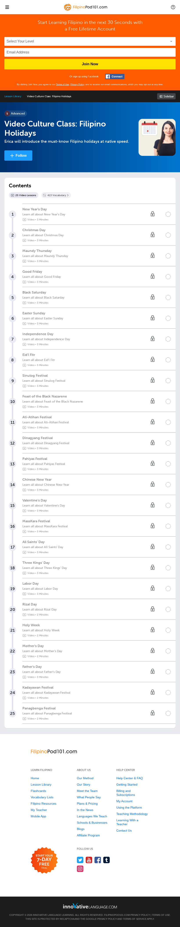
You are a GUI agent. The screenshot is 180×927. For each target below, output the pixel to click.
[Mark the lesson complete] (168, 214)
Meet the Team (87, 791)
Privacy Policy (77, 84)
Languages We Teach (92, 816)
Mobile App (38, 816)
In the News (85, 810)
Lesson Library (12, 96)
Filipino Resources (43, 803)
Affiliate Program (88, 835)
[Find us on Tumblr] (106, 860)
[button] (173, 7)
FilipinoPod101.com (117, 915)
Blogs (81, 829)
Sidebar (169, 96)
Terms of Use (62, 84)
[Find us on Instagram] (80, 868)
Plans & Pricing (87, 803)
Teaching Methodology (132, 814)
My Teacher (39, 810)
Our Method (85, 778)
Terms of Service (134, 919)
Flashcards (38, 791)
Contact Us (124, 830)
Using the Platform (129, 807)
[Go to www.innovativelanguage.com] (90, 906)
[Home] (86, 10)
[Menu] (7, 7)
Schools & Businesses (92, 822)
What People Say (89, 797)
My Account (124, 801)
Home (35, 778)
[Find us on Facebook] (97, 860)
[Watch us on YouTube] (89, 860)
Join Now (90, 64)
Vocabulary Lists (42, 797)
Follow (21, 155)
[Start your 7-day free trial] (44, 860)
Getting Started (126, 784)
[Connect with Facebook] (115, 76)
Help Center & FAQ (129, 778)
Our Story (83, 784)
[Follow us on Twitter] (80, 860)
